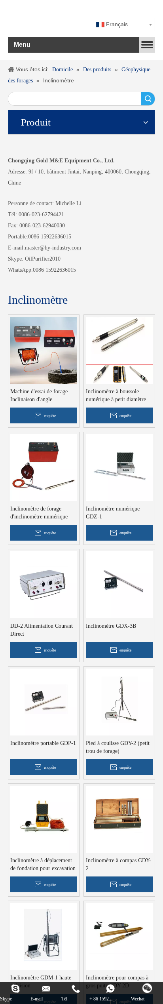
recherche (148, 98)
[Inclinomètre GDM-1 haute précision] (43, 936)
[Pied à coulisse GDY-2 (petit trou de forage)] (119, 701)
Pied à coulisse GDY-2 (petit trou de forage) (118, 747)
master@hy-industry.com (53, 248)
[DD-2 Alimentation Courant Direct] (43, 584)
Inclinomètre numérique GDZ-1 (113, 513)
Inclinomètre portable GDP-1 (43, 743)
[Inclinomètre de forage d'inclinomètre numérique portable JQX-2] (43, 467)
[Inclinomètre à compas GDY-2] (119, 818)
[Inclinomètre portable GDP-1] (43, 701)
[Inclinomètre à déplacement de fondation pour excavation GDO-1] (43, 818)
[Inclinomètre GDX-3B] (119, 584)
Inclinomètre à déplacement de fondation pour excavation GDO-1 (43, 865)
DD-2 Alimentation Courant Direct (41, 630)
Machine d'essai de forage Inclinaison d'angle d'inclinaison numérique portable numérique (39, 396)
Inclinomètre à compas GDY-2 (118, 864)
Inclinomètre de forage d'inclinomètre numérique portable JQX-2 (39, 513)
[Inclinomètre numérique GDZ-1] (119, 467)
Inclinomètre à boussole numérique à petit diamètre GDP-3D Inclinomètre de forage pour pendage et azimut (116, 396)
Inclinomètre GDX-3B (111, 626)
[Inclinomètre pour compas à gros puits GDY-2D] (119, 936)
